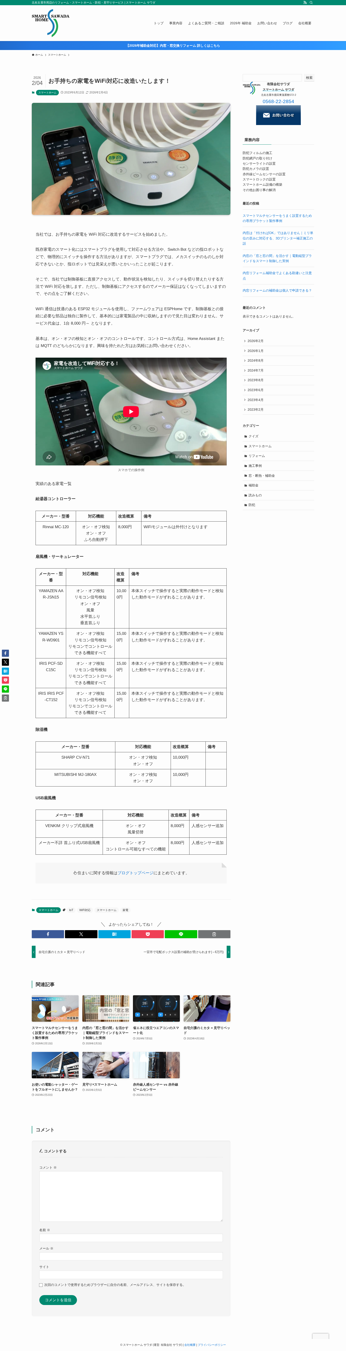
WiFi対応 (85, 910)
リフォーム (257, 456)
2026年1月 (256, 351)
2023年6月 (256, 390)
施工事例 (255, 466)
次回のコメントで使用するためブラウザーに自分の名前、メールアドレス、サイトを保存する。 (115, 1285)
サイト (44, 1267)
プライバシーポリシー (212, 1345)
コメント (48, 1167)
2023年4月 (256, 400)
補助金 (253, 485)
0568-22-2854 (278, 101)
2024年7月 (256, 370)
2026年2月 (256, 341)
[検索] (311, 2)
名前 (44, 1230)
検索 (309, 77)
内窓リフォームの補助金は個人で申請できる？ (277, 290)
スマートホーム (47, 92)
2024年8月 (256, 360)
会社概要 (190, 1345)
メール (46, 1248)
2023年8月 (256, 380)
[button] (48, 934)
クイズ (253, 436)
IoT (71, 910)
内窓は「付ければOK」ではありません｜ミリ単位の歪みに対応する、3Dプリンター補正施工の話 (278, 238)
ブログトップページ (135, 873)
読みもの (255, 495)
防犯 (252, 505)
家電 (125, 910)
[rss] (305, 2)
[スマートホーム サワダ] (51, 23)
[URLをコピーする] (214, 934)
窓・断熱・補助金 (262, 475)
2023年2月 (256, 409)
